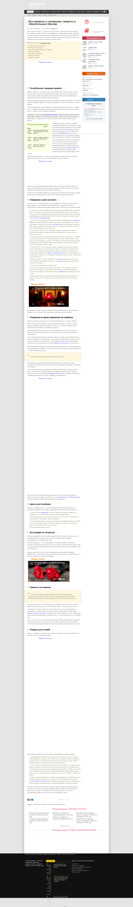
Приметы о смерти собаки (95, 42)
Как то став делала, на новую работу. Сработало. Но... (92, 80)
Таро (78, 11)
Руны (82, 11)
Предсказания (52, 14)
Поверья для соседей (33, 57)
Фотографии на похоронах (35, 53)
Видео (47, 28)
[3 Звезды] (60, 799)
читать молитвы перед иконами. (41, 218)
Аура (28, 14)
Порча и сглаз (71, 854)
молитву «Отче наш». (39, 781)
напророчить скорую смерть (61, 343)
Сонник (44, 14)
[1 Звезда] (58, 799)
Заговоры (37, 11)
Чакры (39, 14)
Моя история (97, 29)
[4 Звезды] (61, 799)
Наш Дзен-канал (76, 872)
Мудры (34, 14)
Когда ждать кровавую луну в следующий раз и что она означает (40, 131)
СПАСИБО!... (85, 90)
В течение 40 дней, (57, 224)
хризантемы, (45, 512)
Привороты (96, 11)
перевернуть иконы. (66, 133)
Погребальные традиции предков (37, 45)
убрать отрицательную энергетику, (57, 253)
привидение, (62, 271)
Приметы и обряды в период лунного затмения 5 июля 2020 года (40, 139)
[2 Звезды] (59, 799)
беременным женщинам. (51, 114)
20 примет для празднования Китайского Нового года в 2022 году (38, 820)
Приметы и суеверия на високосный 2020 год (39, 145)
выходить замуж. (71, 147)
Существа (89, 11)
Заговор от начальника (78, 865)
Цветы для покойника (34, 51)
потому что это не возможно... (90, 95)
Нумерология (45, 11)
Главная (29, 804)
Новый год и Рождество (31, 854)
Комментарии (53, 28)
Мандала (103, 11)
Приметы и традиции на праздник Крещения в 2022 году (63, 818)
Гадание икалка (93, 47)
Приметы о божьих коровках (96, 66)
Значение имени (55, 11)
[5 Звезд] (62, 799)
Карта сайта (75, 864)
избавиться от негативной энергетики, (69, 497)
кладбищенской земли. (55, 373)
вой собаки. (60, 261)
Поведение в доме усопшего (35, 47)
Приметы (30, 11)
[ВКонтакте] (28, 800)
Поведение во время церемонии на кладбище (40, 49)
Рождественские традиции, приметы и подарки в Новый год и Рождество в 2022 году (86, 820)
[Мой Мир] (32, 800)
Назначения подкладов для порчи (81, 867)
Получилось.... (86, 85)
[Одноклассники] (30, 800)
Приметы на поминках (34, 55)
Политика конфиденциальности (80, 870)
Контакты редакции (77, 868)
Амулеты (64, 11)
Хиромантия (72, 11)
